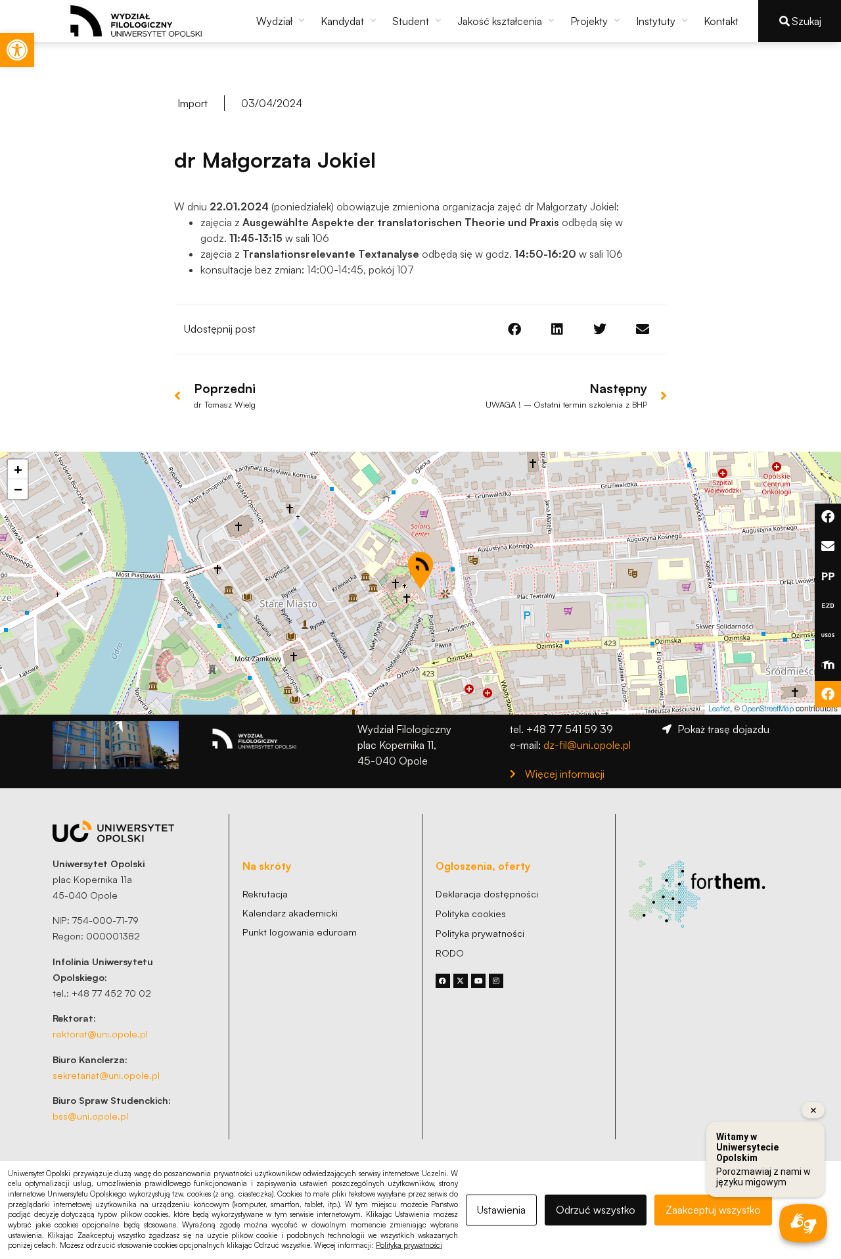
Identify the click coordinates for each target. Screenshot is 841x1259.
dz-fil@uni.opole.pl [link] (587, 744)
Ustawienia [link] (501, 1209)
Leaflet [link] (719, 708)
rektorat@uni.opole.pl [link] (100, 1033)
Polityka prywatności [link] (409, 1245)
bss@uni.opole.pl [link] (90, 1116)
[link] (17, 50)
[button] (282, 21)
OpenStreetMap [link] (768, 708)
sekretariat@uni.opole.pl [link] (106, 1075)
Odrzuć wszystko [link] (595, 1209)
